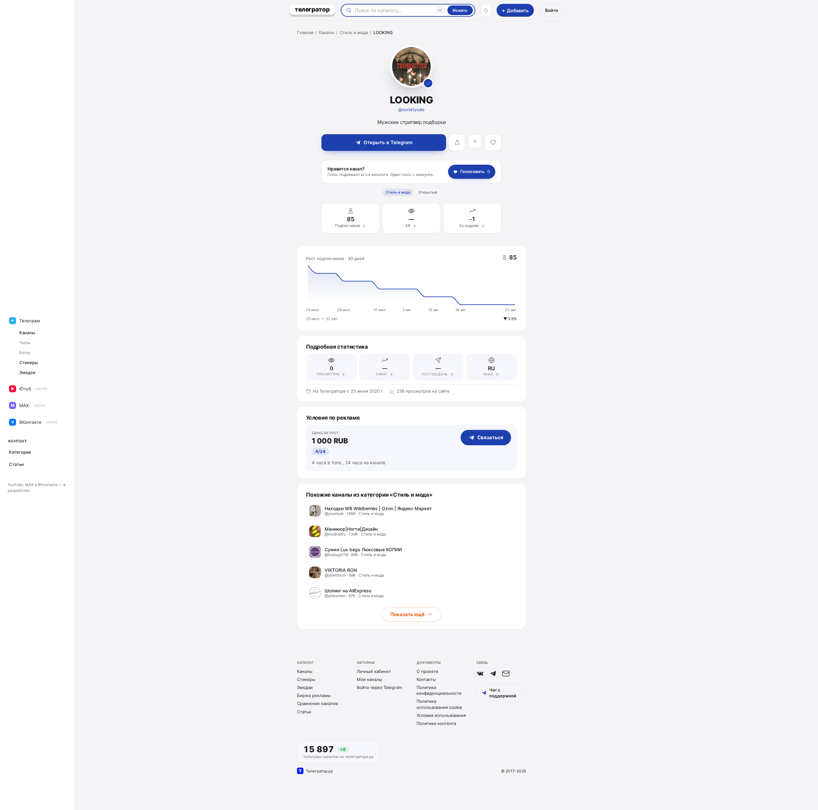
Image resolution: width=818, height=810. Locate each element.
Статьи (304, 711)
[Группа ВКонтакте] (480, 673)
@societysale (411, 109)
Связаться (490, 437)
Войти (551, 10)
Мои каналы (369, 679)
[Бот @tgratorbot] (493, 673)
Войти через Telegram (379, 687)
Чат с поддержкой (502, 692)
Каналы (326, 32)
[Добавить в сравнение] (475, 141)
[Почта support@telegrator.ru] (506, 673)
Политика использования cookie (439, 704)
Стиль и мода (354, 32)
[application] (411, 288)
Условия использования (441, 715)
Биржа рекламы (314, 695)
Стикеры (306, 679)
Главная (305, 32)
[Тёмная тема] (486, 10)
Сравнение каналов (317, 703)
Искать (460, 10)
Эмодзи (305, 687)
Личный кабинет (374, 671)
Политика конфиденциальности (439, 690)
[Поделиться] (457, 142)
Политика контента (436, 723)
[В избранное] (493, 142)
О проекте (427, 671)
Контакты (426, 679)
